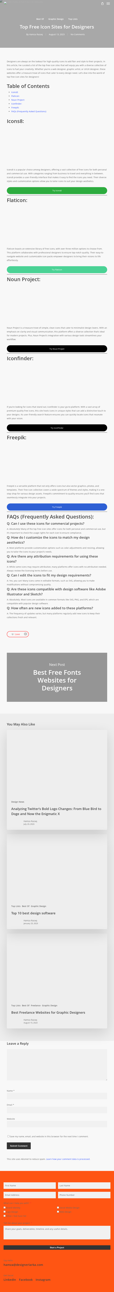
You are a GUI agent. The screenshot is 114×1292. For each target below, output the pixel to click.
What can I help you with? (16, 1203)
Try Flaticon (57, 269)
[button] (108, 3)
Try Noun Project (56, 348)
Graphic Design (56, 19)
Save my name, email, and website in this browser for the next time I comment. (49, 1136)
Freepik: (15, 107)
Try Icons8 (56, 190)
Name (11, 1090)
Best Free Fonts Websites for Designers (57, 677)
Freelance (36, 1005)
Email (10, 1104)
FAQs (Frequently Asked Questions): (29, 111)
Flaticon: (15, 96)
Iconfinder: (16, 103)
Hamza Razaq (36, 34)
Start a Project (57, 1247)
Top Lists (72, 19)
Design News (17, 801)
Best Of (40, 19)
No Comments (78, 34)
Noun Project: (18, 99)
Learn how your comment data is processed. (68, 1159)
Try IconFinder (57, 428)
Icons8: (14, 92)
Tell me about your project (17, 1223)
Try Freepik (57, 507)
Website (11, 1118)
